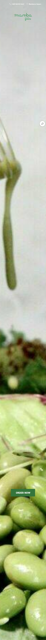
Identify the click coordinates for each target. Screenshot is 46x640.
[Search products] (42, 123)
